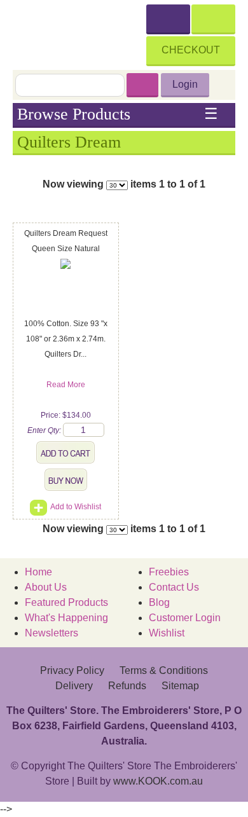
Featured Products (66, 602)
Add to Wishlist (75, 506)
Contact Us (174, 587)
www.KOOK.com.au (158, 781)
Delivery (74, 685)
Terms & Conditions (164, 670)
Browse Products (117, 114)
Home (38, 571)
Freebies (169, 571)
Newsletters (51, 633)
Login (185, 84)
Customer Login (185, 617)
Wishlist (166, 633)
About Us (46, 587)
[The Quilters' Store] (79, 33)
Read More (65, 384)
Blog (159, 602)
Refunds (127, 685)
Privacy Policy (72, 670)
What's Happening (66, 617)
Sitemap (180, 685)
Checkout (191, 50)
